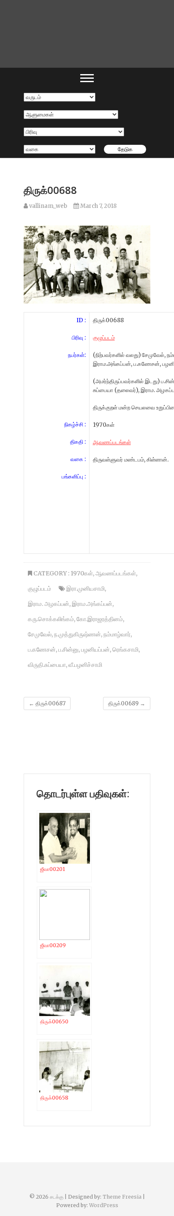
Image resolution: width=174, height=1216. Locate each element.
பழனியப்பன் (95, 649)
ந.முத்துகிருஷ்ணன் (77, 634)
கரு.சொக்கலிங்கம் (51, 619)
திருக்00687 (47, 703)
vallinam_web (47, 206)
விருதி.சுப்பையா (47, 665)
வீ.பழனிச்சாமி (85, 665)
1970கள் (82, 573)
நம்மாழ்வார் (116, 634)
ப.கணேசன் (42, 649)
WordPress (103, 1205)
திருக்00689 (126, 703)
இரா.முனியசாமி (85, 588)
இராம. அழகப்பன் (48, 604)
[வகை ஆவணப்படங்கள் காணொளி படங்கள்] (59, 149)
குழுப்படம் (39, 588)
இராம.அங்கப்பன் (92, 604)
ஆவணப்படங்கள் (115, 573)
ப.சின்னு (68, 649)
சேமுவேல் (40, 634)
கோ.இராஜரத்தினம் (99, 619)
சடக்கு (56, 1197)
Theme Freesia (122, 1197)
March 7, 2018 (98, 206)
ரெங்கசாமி (125, 649)
